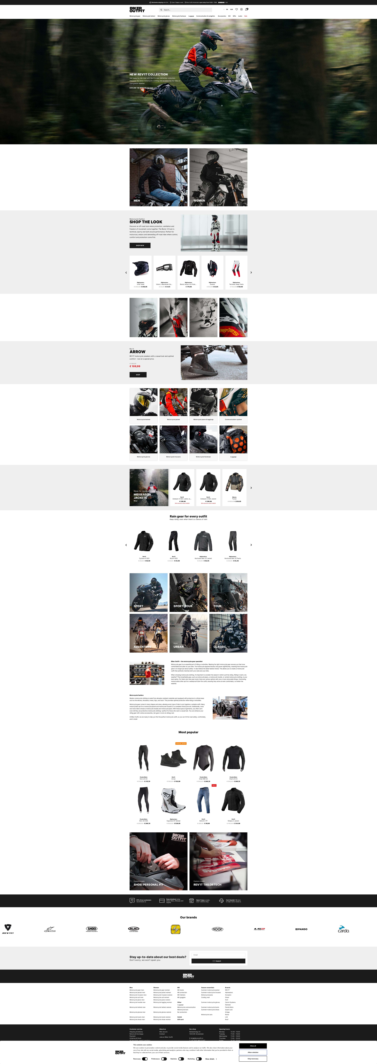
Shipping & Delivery (136, 1032)
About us (162, 1029)
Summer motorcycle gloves (210, 1002)
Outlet (179, 1017)
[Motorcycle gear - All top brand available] (137, 12)
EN (227, 9)
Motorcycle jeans (207, 995)
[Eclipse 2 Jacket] (233, 800)
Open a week (177, 2)
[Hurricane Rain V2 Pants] (232, 541)
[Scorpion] (189, 929)
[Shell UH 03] (233, 758)
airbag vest (170, 713)
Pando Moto (229, 1007)
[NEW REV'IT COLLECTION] (188, 81)
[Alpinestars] (63, 929)
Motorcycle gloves (164, 16)
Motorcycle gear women (161, 990)
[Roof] (230, 929)
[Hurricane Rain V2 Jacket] (203, 541)
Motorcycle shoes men (137, 1019)
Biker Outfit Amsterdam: (201, 2)
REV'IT (227, 990)
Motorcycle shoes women (162, 1019)
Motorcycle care (206, 1014)
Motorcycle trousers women (162, 995)
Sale (245, 16)
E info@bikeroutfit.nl (196, 1038)
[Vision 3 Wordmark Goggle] (164, 269)
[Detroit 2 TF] (203, 800)
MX (229, 16)
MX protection (182, 992)
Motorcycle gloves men (137, 1012)
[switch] (164, 1058)
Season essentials (207, 987)
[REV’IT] (21, 929)
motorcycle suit (186, 706)
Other (179, 1002)
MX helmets (181, 995)
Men (131, 987)
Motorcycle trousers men (138, 995)
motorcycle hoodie (152, 708)
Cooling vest (205, 997)
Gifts (234, 16)
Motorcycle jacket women (162, 992)
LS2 (226, 1017)
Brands (227, 987)
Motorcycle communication (186, 1007)
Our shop (192, 1029)
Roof (226, 1019)
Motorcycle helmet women (162, 1007)
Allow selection (253, 1052)
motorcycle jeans (166, 708)
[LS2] (272, 929)
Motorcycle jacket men (137, 992)
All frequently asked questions (140, 1040)
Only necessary (253, 1059)
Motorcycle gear (135, 16)
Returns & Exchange (136, 1034)
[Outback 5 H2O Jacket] (208, 482)
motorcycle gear (225, 664)
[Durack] (212, 269)
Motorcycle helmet (149, 16)
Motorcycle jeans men (137, 1000)
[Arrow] (174, 758)
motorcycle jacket (150, 706)
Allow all (253, 1046)
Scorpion (228, 995)
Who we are (163, 1032)
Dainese (228, 1005)
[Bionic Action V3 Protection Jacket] (188, 269)
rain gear (156, 713)
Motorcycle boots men (137, 1017)
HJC (226, 1000)
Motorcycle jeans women (161, 1000)
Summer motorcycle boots (210, 1007)
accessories (149, 713)
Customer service (136, 1029)
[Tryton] (234, 482)
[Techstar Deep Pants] (236, 269)
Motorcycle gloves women (162, 1012)
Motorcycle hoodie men (137, 1002)
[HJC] (147, 929)
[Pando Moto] (314, 929)
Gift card (180, 1019)
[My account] (241, 10)
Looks (240, 16)
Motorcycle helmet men (137, 1007)
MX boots (180, 990)
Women (156, 987)
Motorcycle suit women (161, 997)
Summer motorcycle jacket (210, 990)
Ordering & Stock (135, 1038)
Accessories (222, 16)
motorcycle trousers (165, 706)
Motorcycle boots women (162, 1017)
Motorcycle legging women (162, 1002)
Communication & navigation (205, 16)
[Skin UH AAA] (144, 800)
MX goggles (181, 997)
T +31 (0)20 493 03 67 (197, 1040)
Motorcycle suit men (136, 997)
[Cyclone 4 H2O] (144, 541)
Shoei (227, 997)
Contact (162, 1034)
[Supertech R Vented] (174, 800)
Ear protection (182, 1012)
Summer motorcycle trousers (211, 992)
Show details (209, 1059)
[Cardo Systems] (356, 929)
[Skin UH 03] (144, 758)
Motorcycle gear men (137, 990)
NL (224, 9)
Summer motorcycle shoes (210, 1009)
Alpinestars (229, 992)
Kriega (227, 1012)
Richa (227, 1014)
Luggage (191, 16)
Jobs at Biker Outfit (166, 1037)
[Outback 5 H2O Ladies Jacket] (182, 482)
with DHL (160, 2)
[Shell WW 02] (203, 758)
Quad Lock (229, 1009)
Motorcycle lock (182, 1009)
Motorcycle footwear (179, 16)
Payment (133, 1036)
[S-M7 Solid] (141, 269)
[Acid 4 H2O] (173, 541)
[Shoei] (105, 929)
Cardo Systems (230, 1002)
